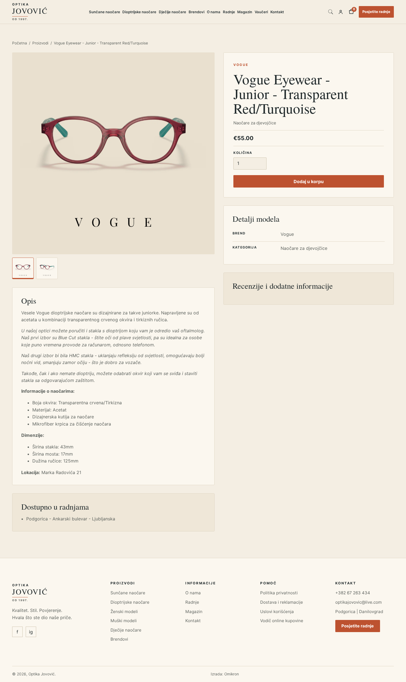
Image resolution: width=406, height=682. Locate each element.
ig (31, 632)
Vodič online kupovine (281, 620)
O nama (213, 12)
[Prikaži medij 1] (23, 268)
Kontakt (277, 12)
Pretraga (330, 11)
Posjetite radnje (376, 11)
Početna (19, 43)
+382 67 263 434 (352, 592)
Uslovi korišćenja (277, 611)
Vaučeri (261, 12)
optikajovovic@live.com (358, 602)
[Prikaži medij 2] (47, 268)
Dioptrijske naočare (139, 12)
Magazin (244, 12)
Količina (242, 152)
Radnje (229, 12)
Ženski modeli (124, 611)
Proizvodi (40, 43)
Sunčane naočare (104, 12)
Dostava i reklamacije (281, 602)
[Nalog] (341, 12)
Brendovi (196, 12)
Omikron (231, 674)
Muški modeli (123, 620)
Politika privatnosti (279, 592)
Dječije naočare (172, 12)
